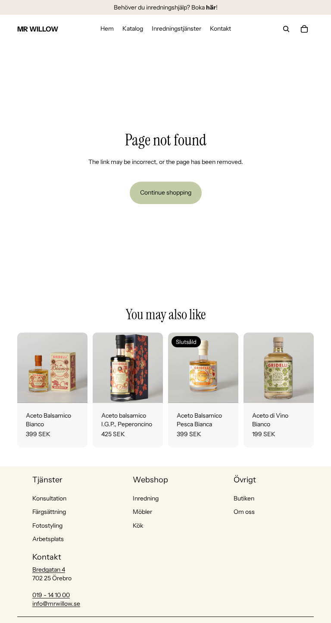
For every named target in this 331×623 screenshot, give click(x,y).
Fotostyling (47, 525)
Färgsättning (49, 512)
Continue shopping (165, 192)
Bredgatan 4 (48, 569)
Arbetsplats (48, 539)
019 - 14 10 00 (51, 595)
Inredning (146, 498)
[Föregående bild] (26, 367)
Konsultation (49, 498)
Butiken (244, 498)
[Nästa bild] (78, 367)
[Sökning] (286, 28)
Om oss (244, 512)
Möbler (142, 512)
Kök (138, 525)
